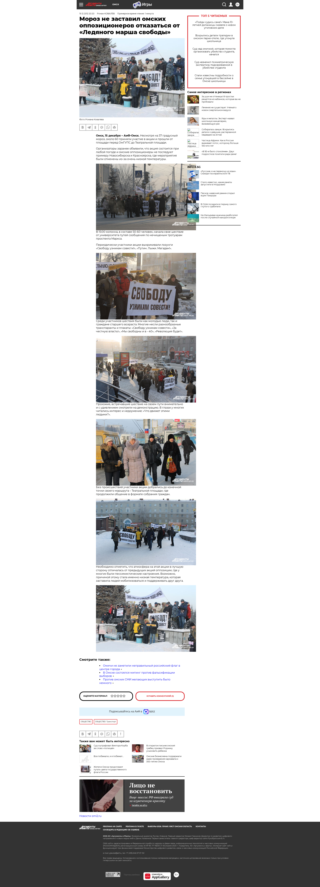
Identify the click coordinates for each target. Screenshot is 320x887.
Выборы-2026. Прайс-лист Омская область (170, 826)
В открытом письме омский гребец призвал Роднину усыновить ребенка (160, 748)
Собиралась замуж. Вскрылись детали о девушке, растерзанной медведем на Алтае (219, 132)
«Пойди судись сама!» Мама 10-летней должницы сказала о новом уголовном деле (214, 25)
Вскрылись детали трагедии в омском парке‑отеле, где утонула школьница (214, 38)
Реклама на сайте (112, 826)
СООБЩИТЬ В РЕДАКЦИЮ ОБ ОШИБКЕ (121, 830)
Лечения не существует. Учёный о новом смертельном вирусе (219, 108)
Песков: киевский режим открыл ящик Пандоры (218, 194)
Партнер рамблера (132, 875)
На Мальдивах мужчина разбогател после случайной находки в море (219, 216)
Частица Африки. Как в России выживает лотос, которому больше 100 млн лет (220, 143)
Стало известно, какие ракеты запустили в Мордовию (216, 183)
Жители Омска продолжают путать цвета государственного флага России (110, 769)
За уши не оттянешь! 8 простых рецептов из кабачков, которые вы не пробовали (221, 99)
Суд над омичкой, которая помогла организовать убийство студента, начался (214, 51)
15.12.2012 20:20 (86, 13)
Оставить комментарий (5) (160, 696)
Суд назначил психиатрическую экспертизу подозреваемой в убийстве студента (214, 65)
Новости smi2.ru (90, 816)
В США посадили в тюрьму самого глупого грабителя (219, 205)
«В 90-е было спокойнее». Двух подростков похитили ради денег (219, 152)
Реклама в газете (135, 826)
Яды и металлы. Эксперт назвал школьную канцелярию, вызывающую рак (218, 121)
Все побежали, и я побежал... (109, 756)
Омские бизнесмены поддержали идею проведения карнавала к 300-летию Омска (164, 759)
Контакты (201, 826)
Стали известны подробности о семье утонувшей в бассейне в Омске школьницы (214, 78)
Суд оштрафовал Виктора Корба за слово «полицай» (111, 746)
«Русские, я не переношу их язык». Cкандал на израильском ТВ (218, 172)
